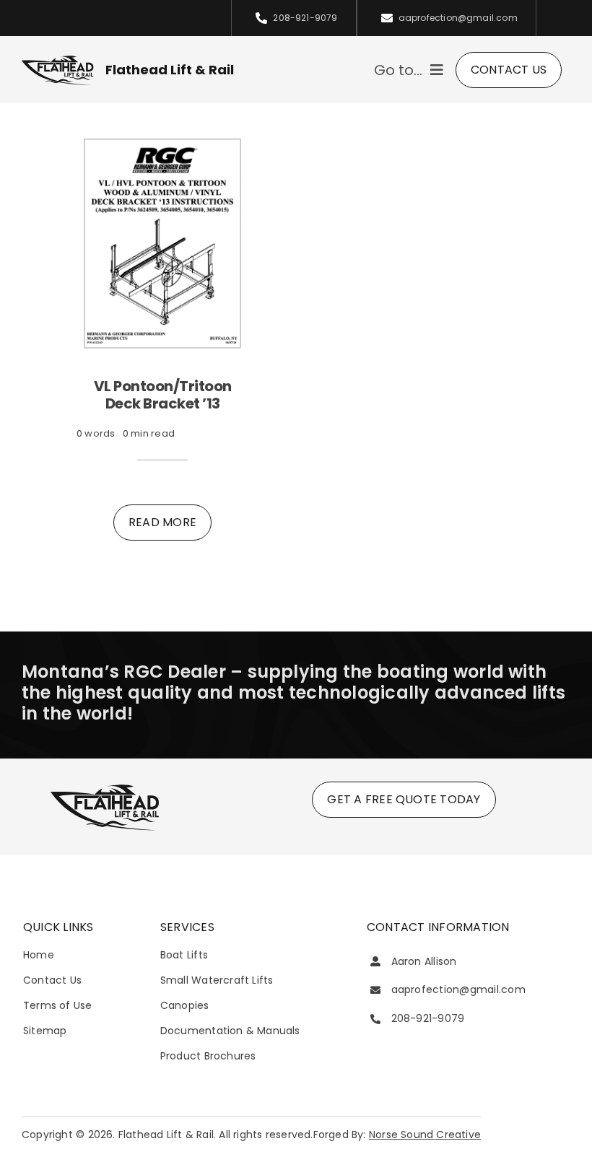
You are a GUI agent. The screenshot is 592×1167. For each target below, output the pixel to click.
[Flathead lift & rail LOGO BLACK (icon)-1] (105, 787)
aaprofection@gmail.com (458, 989)
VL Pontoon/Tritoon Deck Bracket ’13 (163, 395)
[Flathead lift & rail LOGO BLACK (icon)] (58, 59)
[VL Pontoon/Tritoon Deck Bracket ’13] (162, 137)
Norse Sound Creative (425, 1134)
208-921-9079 (428, 1018)
